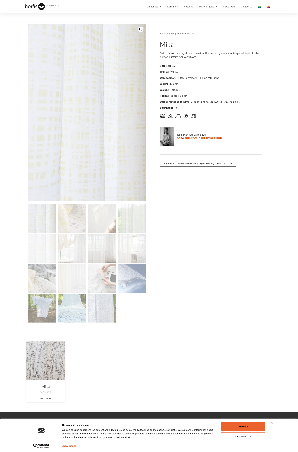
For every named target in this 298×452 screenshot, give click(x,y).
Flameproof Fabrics (179, 33)
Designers (172, 6)
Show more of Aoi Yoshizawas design (199, 137)
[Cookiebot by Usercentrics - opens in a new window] (41, 446)
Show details (69, 446)
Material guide (206, 6)
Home (163, 33)
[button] (140, 29)
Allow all (243, 426)
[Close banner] (272, 423)
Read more (45, 398)
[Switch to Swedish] (259, 6)
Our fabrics (152, 6)
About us (188, 6)
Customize (241, 436)
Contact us (246, 6)
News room (229, 6)
